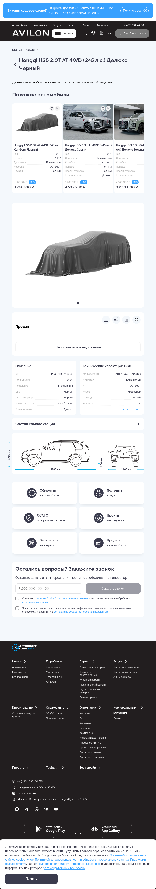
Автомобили (19, 25)
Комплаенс (86, 733)
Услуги (57, 25)
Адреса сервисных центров (91, 691)
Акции (86, 25)
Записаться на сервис (93, 667)
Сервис (72, 25)
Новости (85, 713)
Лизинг (117, 718)
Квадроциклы (20, 677)
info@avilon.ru (26, 793)
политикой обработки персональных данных (62, 598)
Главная (17, 49)
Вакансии (85, 728)
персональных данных (35, 602)
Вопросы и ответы (90, 752)
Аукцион (51, 681)
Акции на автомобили (126, 667)
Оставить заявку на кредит (23, 715)
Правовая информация (93, 747)
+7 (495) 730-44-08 (30, 781)
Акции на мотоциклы (125, 672)
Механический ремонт (93, 684)
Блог (82, 718)
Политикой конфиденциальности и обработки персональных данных (82, 859)
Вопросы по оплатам (92, 757)
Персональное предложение (78, 347)
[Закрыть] (145, 10)
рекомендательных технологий (64, 868)
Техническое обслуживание (88, 673)
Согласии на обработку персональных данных (81, 611)
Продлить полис (55, 718)
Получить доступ (134, 10)
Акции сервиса (88, 697)
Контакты (102, 25)
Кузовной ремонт (90, 679)
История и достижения (93, 737)
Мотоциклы (40, 25)
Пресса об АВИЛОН (91, 742)
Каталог (30, 49)
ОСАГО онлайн (54, 713)
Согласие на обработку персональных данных (68, 863)
